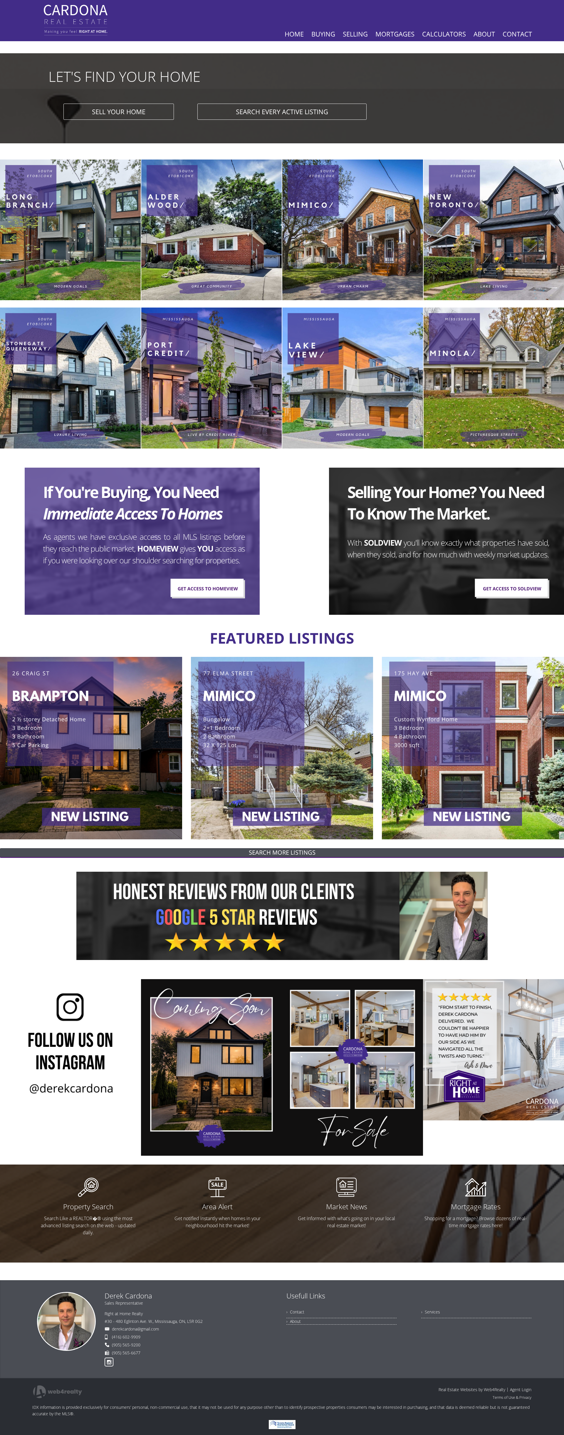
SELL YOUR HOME (118, 111)
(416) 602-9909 (126, 1337)
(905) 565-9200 (126, 1345)
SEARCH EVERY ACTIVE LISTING (282, 111)
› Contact (295, 1312)
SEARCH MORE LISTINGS (282, 852)
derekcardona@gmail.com (135, 1329)
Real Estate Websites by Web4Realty (472, 1389)
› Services (430, 1312)
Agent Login (520, 1389)
